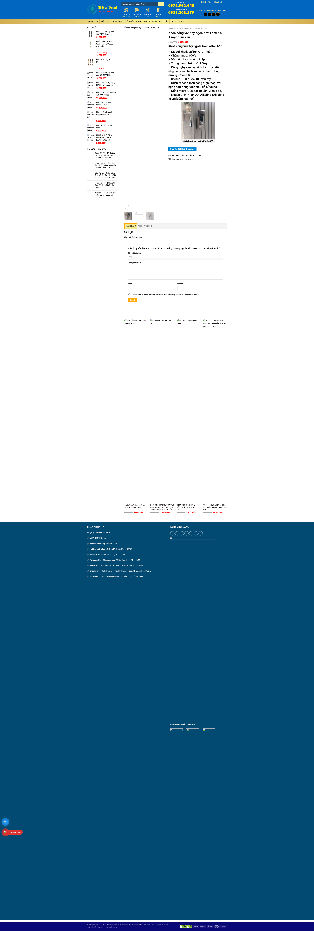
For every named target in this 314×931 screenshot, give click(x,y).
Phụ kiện (166, 924)
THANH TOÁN (222, 10)
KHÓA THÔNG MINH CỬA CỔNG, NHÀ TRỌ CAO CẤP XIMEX (187, 507)
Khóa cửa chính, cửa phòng (103, 924)
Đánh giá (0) (131, 226)
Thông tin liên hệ (145, 226)
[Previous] (128, 118)
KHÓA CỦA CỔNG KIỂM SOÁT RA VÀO (193, 29)
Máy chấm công (158, 924)
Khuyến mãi (218, 2)
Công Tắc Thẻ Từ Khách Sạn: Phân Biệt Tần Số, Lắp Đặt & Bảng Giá (105, 155)
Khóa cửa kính (124, 924)
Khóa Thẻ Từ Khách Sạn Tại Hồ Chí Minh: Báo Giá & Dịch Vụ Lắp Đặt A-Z (106, 165)
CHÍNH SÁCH (201, 10)
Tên (130, 284)
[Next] (161, 118)
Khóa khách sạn (149, 924)
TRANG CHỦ (93, 21)
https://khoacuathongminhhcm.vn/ (111, 554)
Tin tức (211, 2)
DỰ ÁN (165, 21)
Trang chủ (172, 29)
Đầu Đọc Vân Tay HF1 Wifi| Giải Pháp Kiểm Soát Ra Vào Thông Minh (214, 507)
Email (180, 284)
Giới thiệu (204, 2)
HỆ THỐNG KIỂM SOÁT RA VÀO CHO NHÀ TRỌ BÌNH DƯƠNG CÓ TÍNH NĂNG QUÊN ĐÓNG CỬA (162, 507)
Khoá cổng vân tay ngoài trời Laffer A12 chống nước (134, 506)
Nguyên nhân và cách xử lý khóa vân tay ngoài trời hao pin (105, 195)
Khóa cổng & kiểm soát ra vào (136, 924)
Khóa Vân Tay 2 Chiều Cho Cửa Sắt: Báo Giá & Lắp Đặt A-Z (106, 185)
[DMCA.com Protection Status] (186, 926)
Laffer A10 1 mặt (200, 51)
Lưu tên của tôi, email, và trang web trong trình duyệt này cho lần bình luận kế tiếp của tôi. (166, 294)
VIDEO (173, 21)
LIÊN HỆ (181, 21)
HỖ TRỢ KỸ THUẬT (134, 21)
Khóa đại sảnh (91, 924)
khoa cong (175, 159)
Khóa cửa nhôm (115, 924)
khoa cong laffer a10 (187, 159)
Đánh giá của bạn (134, 253)
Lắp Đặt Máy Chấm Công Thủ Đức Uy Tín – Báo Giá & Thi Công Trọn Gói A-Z (105, 175)
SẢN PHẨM (117, 21)
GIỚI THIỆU (105, 21)
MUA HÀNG (211, 10)
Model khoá (179, 51)
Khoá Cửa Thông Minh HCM (106, 927)
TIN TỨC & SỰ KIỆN (152, 21)
